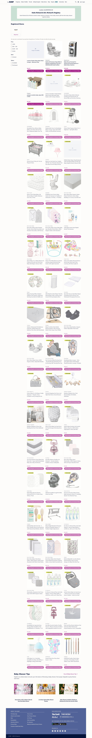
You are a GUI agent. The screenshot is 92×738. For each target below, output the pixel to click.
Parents (30, 1)
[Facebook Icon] (52, 731)
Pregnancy (18, 1)
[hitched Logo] (55, 717)
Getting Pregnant (36, 1)
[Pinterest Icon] (60, 731)
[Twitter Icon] (65, 731)
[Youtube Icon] (62, 731)
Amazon (14, 57)
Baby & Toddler (24, 1)
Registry (53, 1)
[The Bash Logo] (66, 714)
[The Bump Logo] (10, 2)
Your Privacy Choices (31, 716)
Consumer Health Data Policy (17, 726)
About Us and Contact (15, 716)
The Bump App (14, 713)
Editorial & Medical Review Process (34, 724)
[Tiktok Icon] (55, 731)
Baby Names (44, 1)
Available (14, 62)
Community (61, 1)
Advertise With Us (14, 722)
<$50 (13, 44)
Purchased (14, 65)
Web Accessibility (31, 720)
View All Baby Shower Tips (70, 674)
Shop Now (16, 34)
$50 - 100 (14, 46)
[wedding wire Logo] (67, 717)
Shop (49, 1)
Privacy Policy (14, 724)
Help (12, 718)
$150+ (14, 51)
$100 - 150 (15, 48)
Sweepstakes (13, 720)
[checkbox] (11, 44)
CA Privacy (29, 718)
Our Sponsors (30, 722)
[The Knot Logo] (56, 714)
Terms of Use (30, 713)
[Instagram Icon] (57, 731)
